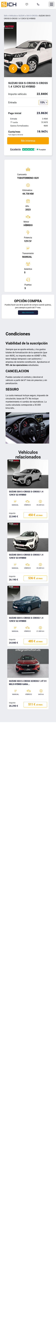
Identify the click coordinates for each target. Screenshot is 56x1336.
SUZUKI (21, 16)
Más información (28, 312)
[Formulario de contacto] (27, 4)
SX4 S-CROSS (31, 16)
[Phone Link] (38, 4)
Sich (5, 16)
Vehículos (13, 16)
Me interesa (28, 140)
